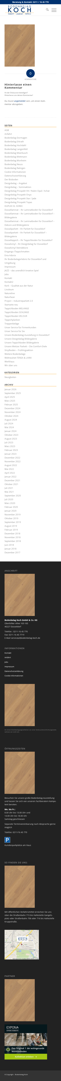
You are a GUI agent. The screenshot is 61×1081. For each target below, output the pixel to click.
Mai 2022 (9, 469)
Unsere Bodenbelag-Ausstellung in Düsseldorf (27, 335)
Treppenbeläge (12, 323)
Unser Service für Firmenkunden (20, 327)
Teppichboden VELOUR (16, 316)
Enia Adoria (10, 255)
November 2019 (13, 514)
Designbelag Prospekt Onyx (18, 194)
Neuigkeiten (10, 377)
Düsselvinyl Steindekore (16, 247)
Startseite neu (11, 304)
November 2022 (13, 461)
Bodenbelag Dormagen (16, 137)
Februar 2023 (11, 450)
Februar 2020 (11, 507)
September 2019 (13, 522)
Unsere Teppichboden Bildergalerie (22, 342)
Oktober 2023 (11, 434)
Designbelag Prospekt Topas (18, 202)
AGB (7, 130)
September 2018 (13, 541)
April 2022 (10, 472)
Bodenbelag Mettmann (16, 156)
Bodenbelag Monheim (15, 160)
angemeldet (20, 101)
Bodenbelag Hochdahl (15, 145)
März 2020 (10, 503)
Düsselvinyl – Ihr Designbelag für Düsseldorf (26, 244)
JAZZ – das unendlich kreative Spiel (22, 270)
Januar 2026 (10, 389)
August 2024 (11, 419)
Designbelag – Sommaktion (18, 187)
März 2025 (10, 400)
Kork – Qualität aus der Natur (19, 285)
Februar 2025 (11, 404)
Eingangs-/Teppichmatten (17, 251)
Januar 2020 (10, 510)
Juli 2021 (9, 488)
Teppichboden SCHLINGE (17, 312)
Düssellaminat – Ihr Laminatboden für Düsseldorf (29, 209)
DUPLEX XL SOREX (14, 206)
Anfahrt (8, 133)
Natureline (10, 293)
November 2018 (13, 537)
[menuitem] (46, 10)
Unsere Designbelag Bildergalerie (21, 338)
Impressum (10, 266)
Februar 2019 (11, 529)
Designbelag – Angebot (16, 183)
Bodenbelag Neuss (14, 164)
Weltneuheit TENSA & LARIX (18, 357)
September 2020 (13, 495)
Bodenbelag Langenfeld (16, 149)
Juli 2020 (9, 499)
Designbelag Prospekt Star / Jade (20, 198)
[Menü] (52, 10)
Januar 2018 (10, 548)
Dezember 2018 (12, 533)
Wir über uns (11, 365)
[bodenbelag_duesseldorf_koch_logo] (25, 10)
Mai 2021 (9, 491)
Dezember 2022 (12, 457)
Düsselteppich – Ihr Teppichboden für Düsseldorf (28, 240)
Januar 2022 (10, 476)
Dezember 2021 (12, 480)
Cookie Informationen (15, 171)
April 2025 (10, 397)
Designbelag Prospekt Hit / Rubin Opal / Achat (27, 190)
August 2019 (11, 525)
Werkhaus (9, 361)
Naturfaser (10, 297)
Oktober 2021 (11, 484)
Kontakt (8, 278)
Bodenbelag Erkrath (14, 141)
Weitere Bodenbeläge (15, 354)
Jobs (7, 274)
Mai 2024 (9, 427)
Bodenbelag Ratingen (15, 168)
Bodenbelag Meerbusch (16, 152)
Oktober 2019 (11, 518)
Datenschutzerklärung (15, 175)
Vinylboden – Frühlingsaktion (19, 350)
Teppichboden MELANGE (17, 308)
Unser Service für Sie (15, 331)
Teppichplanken (12, 319)
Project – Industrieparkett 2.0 (19, 300)
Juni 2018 (9, 544)
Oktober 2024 (11, 415)
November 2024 (13, 412)
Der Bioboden (11, 179)
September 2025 (13, 393)
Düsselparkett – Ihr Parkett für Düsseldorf (25, 228)
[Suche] (46, 10)
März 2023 (10, 446)
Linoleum (9, 289)
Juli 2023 (9, 442)
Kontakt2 (9, 281)
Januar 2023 (10, 453)
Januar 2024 (10, 431)
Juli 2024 (9, 423)
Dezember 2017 (12, 552)
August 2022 (11, 465)
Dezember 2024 (12, 408)
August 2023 (11, 438)
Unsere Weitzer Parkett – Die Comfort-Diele (26, 346)
